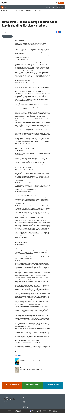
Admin (24, 402)
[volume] (5, 7)
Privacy (24, 401)
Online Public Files (25, 406)
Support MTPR (28, 10)
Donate (61, 2)
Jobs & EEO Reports (26, 407)
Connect (35, 10)
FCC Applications (25, 405)
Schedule (41, 10)
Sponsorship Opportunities (27, 400)
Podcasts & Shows (19, 10)
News (7, 10)
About (24, 397)
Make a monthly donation (12, 384)
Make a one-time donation (32, 384)
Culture (11, 10)
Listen (2, 10)
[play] (2, 7)
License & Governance (26, 404)
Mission (24, 399)
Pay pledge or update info (52, 384)
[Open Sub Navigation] (4, 10)
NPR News (19, 351)
